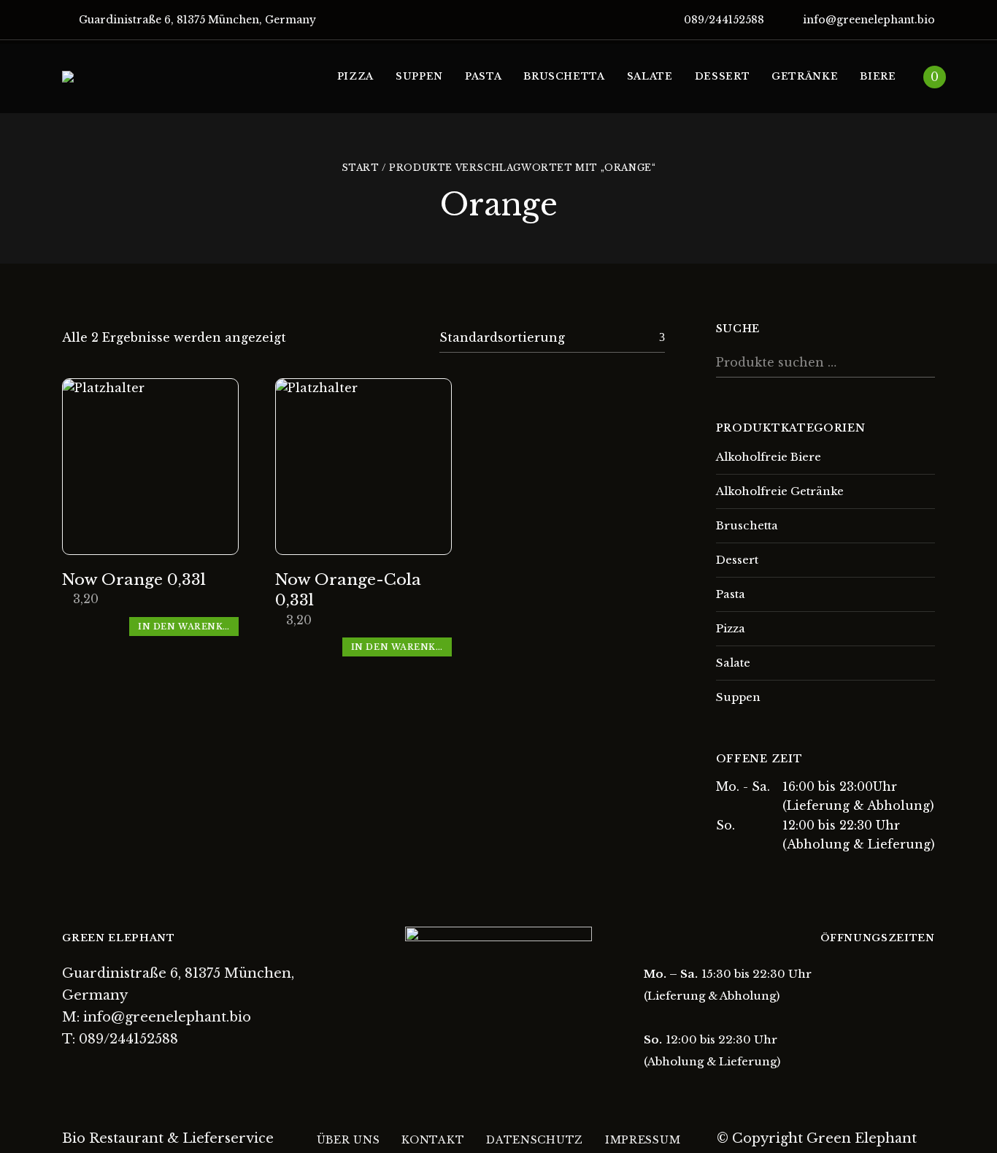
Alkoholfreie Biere (768, 457)
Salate (733, 663)
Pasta (730, 594)
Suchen (920, 361)
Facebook (67, 1072)
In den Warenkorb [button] (188, 626)
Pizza (730, 628)
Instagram (93, 1072)
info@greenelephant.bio (867, 19)
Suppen (738, 697)
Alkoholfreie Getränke (780, 491)
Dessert (737, 560)
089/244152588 (722, 19)
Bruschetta (747, 525)
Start (361, 167)
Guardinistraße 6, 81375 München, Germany (196, 19)
